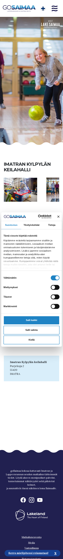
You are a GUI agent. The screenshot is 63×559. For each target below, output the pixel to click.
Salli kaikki (31, 320)
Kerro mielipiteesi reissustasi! (28, 553)
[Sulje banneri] (58, 216)
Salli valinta (31, 330)
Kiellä (32, 339)
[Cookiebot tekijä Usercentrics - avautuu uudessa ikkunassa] (38, 217)
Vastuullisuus (31, 548)
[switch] (55, 287)
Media (31, 542)
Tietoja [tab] (52, 225)
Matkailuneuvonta (31, 537)
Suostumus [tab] (11, 225)
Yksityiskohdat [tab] (31, 225)
